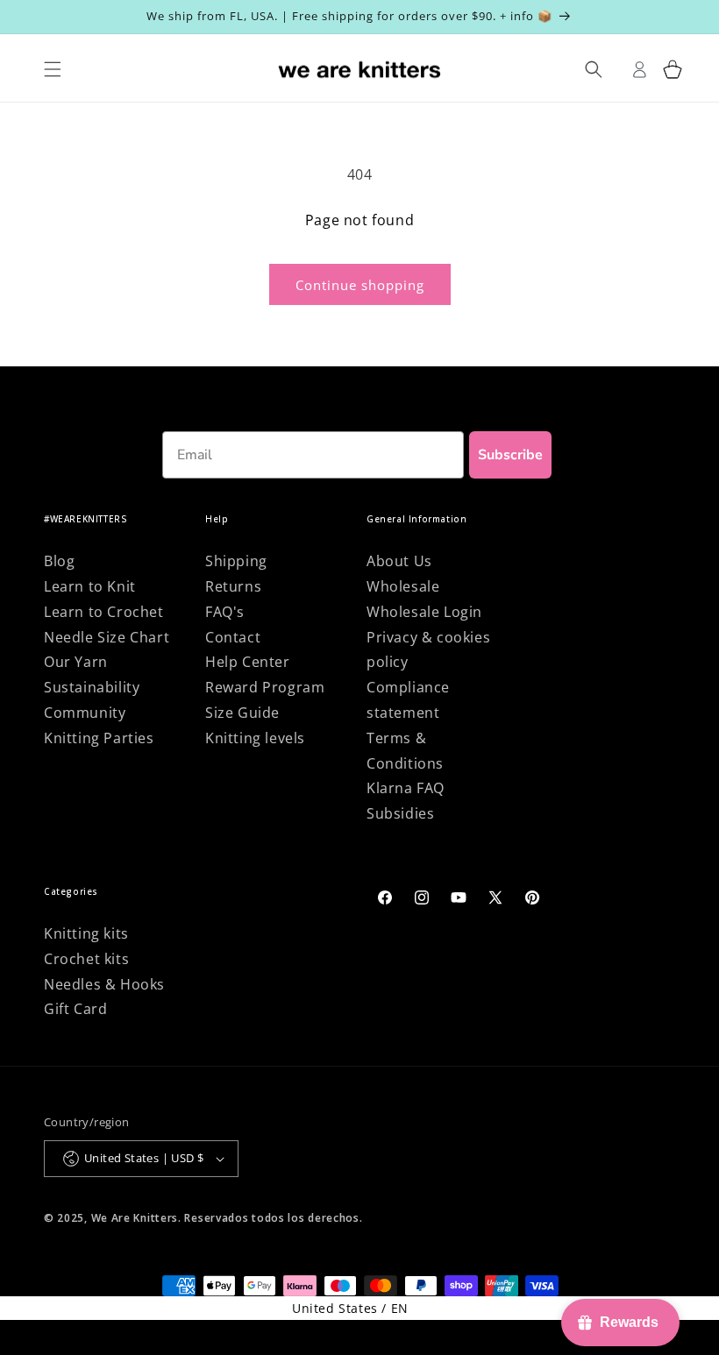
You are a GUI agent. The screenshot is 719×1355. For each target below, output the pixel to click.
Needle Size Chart (106, 637)
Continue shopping (359, 285)
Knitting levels (255, 738)
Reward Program (264, 687)
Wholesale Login (424, 611)
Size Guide (242, 712)
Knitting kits (86, 933)
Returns (233, 586)
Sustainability (91, 687)
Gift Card (75, 1008)
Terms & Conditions (405, 750)
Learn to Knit (90, 586)
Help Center (247, 661)
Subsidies (400, 813)
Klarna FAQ (406, 788)
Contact (232, 637)
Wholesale (403, 586)
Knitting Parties (99, 738)
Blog (59, 561)
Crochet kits (86, 958)
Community (84, 712)
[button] (673, 70)
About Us (399, 561)
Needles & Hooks (104, 984)
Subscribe (510, 455)
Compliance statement (408, 700)
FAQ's (225, 611)
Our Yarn (76, 661)
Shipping (236, 561)
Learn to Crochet (104, 611)
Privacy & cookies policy (428, 650)
